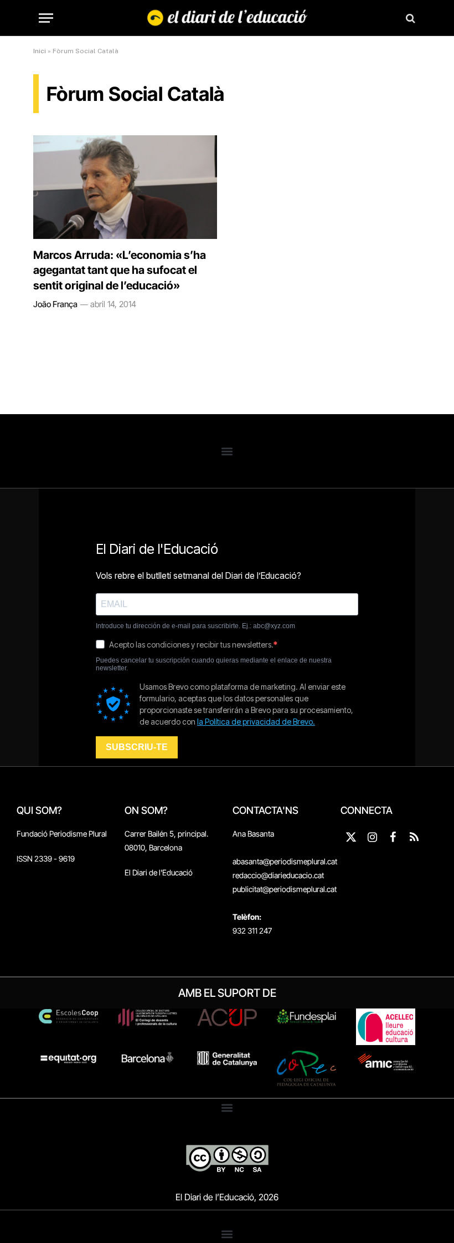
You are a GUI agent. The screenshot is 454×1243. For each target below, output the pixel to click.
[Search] (409, 18)
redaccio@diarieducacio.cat (278, 875)
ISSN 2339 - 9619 (46, 858)
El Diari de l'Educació (159, 872)
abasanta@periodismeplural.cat (285, 861)
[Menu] (46, 18)
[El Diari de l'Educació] (227, 18)
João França (55, 304)
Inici (39, 51)
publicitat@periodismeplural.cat (285, 889)
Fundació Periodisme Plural (62, 833)
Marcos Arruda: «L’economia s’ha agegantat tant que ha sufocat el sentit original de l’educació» (119, 270)
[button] (227, 451)
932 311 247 (252, 930)
